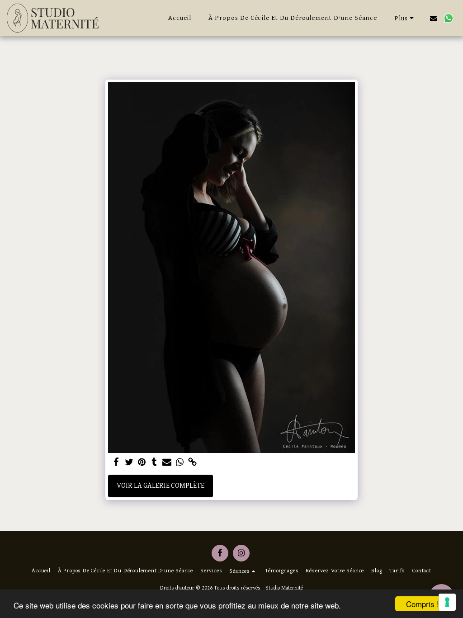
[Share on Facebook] (116, 463)
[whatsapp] (179, 463)
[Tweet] (128, 463)
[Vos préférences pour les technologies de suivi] (447, 602)
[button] (433, 18)
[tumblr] (154, 463)
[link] (192, 463)
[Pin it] (141, 463)
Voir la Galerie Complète (160, 486)
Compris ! (422, 603)
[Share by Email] (166, 463)
